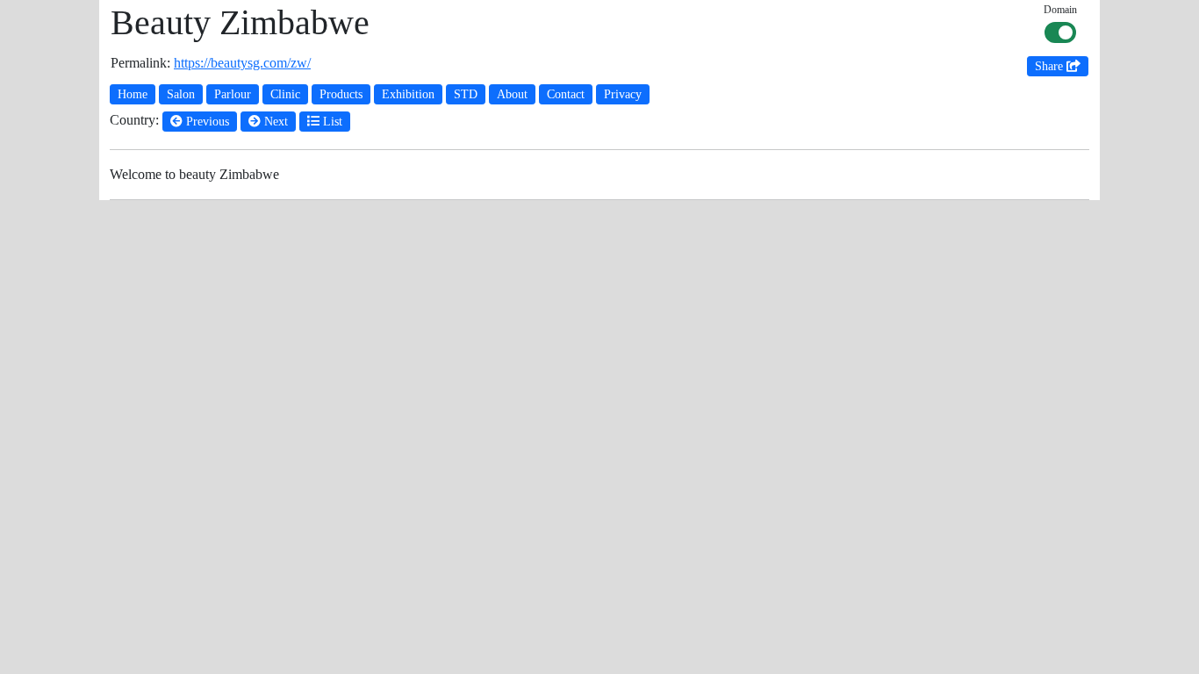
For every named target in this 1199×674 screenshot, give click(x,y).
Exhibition (408, 94)
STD (465, 94)
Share (1050, 66)
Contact (566, 94)
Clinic (285, 94)
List (330, 121)
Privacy (623, 94)
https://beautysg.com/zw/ (242, 62)
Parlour (232, 94)
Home (132, 94)
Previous (206, 121)
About (512, 94)
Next (274, 121)
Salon (181, 94)
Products (341, 94)
